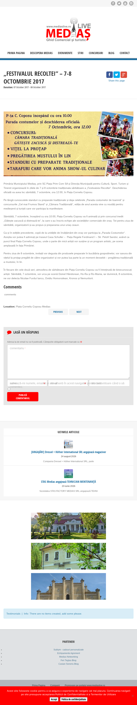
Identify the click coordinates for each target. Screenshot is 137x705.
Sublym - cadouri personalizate (69, 649)
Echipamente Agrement (68, 653)
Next (79, 311)
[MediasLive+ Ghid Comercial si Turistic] (68, 29)
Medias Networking (68, 657)
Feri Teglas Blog (68, 660)
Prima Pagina (16, 53)
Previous (58, 311)
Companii (55, 685)
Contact (125, 53)
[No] (132, 696)
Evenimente (65, 53)
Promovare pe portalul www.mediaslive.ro (85, 685)
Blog (111, 53)
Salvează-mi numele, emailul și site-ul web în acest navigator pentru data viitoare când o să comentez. (67, 385)
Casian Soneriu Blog (69, 664)
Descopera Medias (41, 53)
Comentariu (18, 348)
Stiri (80, 53)
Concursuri (96, 53)
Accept (54, 699)
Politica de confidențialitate (74, 699)
